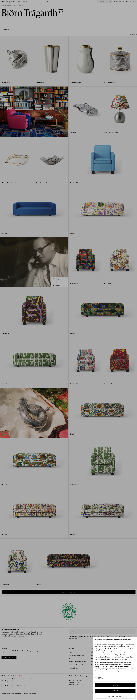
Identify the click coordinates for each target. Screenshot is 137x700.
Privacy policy (99, 678)
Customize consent (115, 696)
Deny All (115, 690)
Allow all (115, 685)
